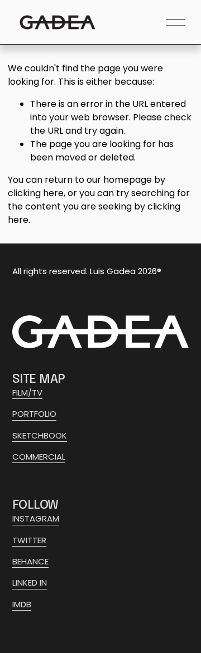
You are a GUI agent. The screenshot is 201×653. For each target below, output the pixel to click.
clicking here (36, 193)
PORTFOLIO (34, 414)
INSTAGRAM (35, 518)
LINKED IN (29, 582)
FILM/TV (27, 392)
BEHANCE (30, 561)
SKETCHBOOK (39, 435)
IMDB (21, 604)
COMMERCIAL (38, 456)
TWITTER (29, 540)
